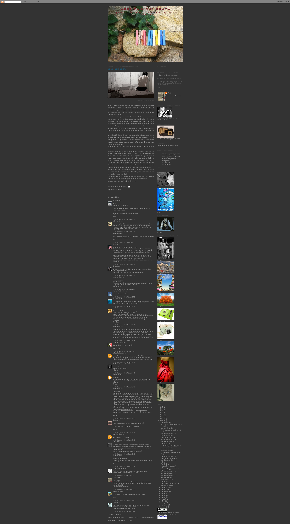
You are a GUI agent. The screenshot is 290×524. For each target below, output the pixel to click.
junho (164, 497)
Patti (114, 477)
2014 (161, 409)
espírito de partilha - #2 (168, 474)
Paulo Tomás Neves (119, 364)
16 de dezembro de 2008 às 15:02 (124, 500)
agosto (164, 493)
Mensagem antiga (148, 517)
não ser (163, 462)
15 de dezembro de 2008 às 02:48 (124, 232)
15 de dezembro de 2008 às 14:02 (124, 362)
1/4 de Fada (117, 353)
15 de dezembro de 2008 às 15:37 (124, 418)
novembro (165, 487)
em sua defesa (166, 449)
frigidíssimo (165, 464)
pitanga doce (166, 161)
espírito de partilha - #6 (168, 439)
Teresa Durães (117, 291)
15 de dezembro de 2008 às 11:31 (124, 297)
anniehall (115, 434)
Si (113, 308)
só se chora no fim (117, 69)
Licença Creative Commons (166, 514)
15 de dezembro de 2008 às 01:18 (124, 219)
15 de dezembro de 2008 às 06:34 (124, 264)
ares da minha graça (146, 9)
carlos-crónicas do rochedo (171, 153)
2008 (161, 421)
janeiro (164, 507)
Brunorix (115, 298)
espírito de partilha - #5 (168, 456)
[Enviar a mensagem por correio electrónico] (129, 186)
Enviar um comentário (115, 514)
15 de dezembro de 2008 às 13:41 (124, 351)
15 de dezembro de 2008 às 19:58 (124, 454)
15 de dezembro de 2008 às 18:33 (124, 440)
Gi (113, 244)
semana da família (167, 428)
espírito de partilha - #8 (168, 433)
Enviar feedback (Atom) (124, 520)
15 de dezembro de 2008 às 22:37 (124, 476)
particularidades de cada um (170, 483)
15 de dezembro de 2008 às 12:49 (124, 325)
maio (163, 499)
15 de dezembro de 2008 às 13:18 (124, 340)
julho (163, 495)
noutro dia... (165, 481)
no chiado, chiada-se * (168, 466)
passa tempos (165, 443)
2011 (161, 415)
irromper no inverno (167, 441)
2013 (161, 411)
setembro (165, 491)
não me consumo (166, 478)
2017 (161, 407)
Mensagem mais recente (116, 517)
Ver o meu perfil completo (173, 96)
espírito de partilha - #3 (168, 472)
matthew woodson (149, 100)
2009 (161, 419)
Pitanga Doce (117, 342)
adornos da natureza (167, 485)
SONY (115, 200)
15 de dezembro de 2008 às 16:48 (124, 432)
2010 (161, 417)
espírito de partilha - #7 (168, 435)
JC (114, 502)
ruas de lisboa (166, 164)
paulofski (116, 491)
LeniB (114, 442)
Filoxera (115, 374)
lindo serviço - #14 (167, 479)
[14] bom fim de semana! (169, 437)
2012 (161, 413)
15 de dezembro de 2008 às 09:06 (124, 289)
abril (163, 501)
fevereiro (165, 505)
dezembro (165, 422)
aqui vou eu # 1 (166, 470)
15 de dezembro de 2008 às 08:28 (124, 275)
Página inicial (133, 517)
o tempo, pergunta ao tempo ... (171, 468)
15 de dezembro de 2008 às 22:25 (124, 466)
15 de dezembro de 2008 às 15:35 (124, 387)
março (164, 503)
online (159, 167)
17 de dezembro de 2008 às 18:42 (124, 511)
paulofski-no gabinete (169, 159)
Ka (114, 420)
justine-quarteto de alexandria (171, 157)
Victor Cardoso (117, 468)
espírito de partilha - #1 (168, 476)
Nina (114, 266)
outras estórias (116, 189)
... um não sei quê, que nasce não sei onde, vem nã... (171, 446)
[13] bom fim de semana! (169, 458)
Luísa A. (115, 221)
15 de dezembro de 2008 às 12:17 (124, 306)
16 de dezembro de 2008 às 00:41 (124, 490)
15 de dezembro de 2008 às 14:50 (124, 373)
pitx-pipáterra (166, 162)
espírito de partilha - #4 (168, 460)
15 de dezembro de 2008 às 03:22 (124, 242)
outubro (164, 489)
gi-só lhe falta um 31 (168, 155)
